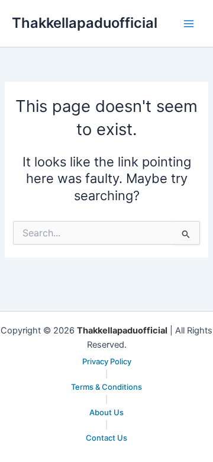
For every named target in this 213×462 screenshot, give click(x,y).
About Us (106, 412)
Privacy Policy (106, 361)
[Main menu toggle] (188, 23)
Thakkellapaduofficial (84, 22)
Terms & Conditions (106, 387)
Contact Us (106, 437)
